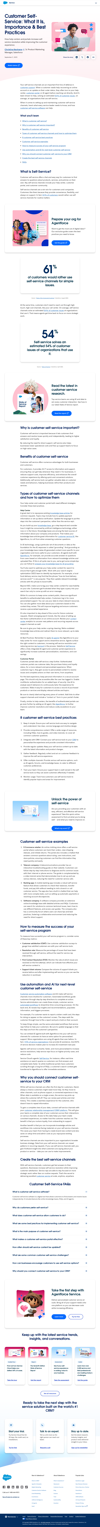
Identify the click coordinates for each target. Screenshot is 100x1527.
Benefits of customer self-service (35, 129)
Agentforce (24, 555)
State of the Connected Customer (45, 298)
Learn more (59, 1317)
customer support (27, 87)
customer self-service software (32, 108)
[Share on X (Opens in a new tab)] (82, 57)
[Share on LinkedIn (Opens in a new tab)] (77, 57)
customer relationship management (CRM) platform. (46, 1110)
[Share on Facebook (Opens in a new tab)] (88, 57)
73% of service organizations (36, 1042)
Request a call (45, 1448)
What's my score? (61, 828)
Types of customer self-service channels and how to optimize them (49, 133)
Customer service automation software (36, 994)
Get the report (36, 1380)
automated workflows (29, 1005)
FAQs (24, 162)
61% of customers (50, 195)
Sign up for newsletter (79, 1448)
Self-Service (70, 646)
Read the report (60, 413)
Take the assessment (61, 1380)
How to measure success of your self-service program (44, 146)
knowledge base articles (60, 513)
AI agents (55, 638)
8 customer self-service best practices (37, 137)
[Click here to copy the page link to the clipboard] (93, 57)
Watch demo (12, 65)
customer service (44, 1176)
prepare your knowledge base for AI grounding (54, 564)
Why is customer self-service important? (38, 125)
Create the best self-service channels (37, 158)
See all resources (50, 1393)
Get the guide (60, 243)
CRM (74, 740)
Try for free (76, 1317)
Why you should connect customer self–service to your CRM (46, 154)
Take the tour (12, 1380)
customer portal (32, 93)
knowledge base (44, 525)
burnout (40, 646)
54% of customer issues (65, 96)
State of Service (46, 367)
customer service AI (66, 536)
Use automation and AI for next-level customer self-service (46, 150)
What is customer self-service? (34, 121)
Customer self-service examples (35, 141)
